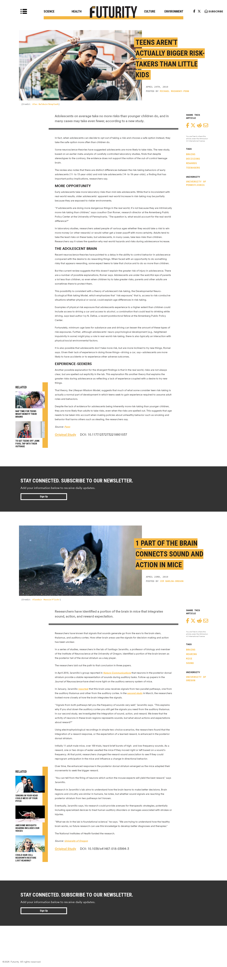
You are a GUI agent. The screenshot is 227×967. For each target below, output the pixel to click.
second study (135, 693)
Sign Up (44, 496)
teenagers (193, 168)
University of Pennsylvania (196, 183)
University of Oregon (196, 679)
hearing (191, 654)
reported (83, 688)
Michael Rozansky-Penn (174, 91)
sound (190, 663)
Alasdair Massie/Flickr (46, 599)
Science (49, 11)
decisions (193, 159)
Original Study (65, 434)
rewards (191, 163)
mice (189, 658)
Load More (113, 936)
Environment (173, 11)
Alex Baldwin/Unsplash (45, 104)
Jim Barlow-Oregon (171, 581)
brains (190, 154)
